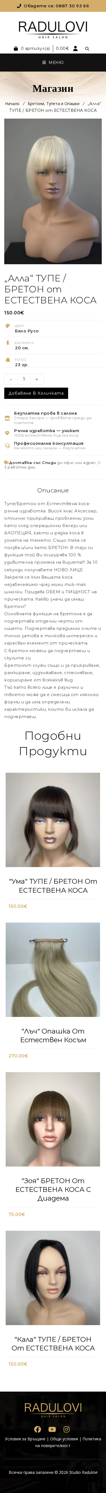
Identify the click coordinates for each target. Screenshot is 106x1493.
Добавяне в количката (36, 393)
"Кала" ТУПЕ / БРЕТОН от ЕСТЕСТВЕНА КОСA (53, 1343)
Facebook (37, 1429)
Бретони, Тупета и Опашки (53, 103)
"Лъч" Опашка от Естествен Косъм (53, 1035)
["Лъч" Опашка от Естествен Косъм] (52, 971)
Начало (12, 103)
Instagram (66, 1429)
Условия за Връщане (25, 1438)
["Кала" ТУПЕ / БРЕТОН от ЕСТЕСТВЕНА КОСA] (52, 1279)
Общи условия (64, 1438)
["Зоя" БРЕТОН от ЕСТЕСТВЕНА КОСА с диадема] (52, 1121)
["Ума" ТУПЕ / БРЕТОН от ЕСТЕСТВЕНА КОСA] (52, 821)
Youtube (52, 1429)
